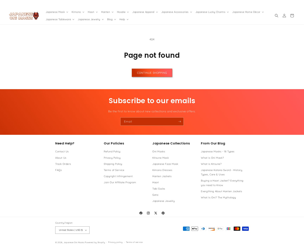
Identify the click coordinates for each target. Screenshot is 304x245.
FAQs (58, 170)
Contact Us (62, 151)
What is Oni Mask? (212, 157)
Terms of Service (114, 170)
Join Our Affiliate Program (120, 182)
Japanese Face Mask (165, 163)
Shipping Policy (113, 163)
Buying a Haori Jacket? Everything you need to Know (222, 183)
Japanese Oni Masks (74, 242)
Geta (155, 194)
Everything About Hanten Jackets (221, 191)
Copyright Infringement (118, 176)
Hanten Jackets (162, 176)
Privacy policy (115, 242)
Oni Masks (158, 151)
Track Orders (63, 163)
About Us (60, 157)
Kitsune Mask (160, 157)
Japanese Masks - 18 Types (218, 151)
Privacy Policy (112, 157)
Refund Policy (112, 151)
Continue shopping (152, 72)
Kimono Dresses (162, 170)
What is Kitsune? (211, 163)
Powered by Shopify (95, 242)
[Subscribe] (179, 121)
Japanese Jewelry (163, 201)
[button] (57, 12)
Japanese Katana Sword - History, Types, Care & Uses (222, 172)
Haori (155, 182)
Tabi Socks (158, 188)
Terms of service (134, 242)
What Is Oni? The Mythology (218, 197)
